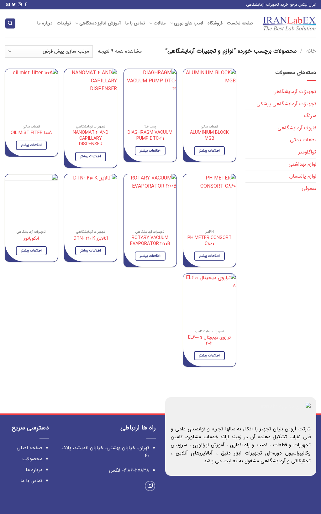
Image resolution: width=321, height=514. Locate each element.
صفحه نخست (240, 23)
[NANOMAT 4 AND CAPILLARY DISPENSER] (90, 95)
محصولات (32, 459)
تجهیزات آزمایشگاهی (294, 92)
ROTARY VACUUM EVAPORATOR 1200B (150, 241)
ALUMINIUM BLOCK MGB (209, 136)
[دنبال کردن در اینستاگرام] (20, 5)
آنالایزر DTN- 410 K (91, 239)
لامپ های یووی (188, 23)
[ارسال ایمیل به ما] (8, 5)
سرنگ (310, 116)
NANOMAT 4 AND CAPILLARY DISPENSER (90, 139)
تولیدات (64, 23)
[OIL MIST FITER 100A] (31, 95)
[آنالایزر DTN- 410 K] (90, 200)
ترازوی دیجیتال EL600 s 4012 (209, 340)
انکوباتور (31, 239)
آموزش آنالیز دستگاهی (100, 23)
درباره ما (44, 23)
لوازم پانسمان (302, 176)
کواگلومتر (307, 152)
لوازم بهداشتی (302, 164)
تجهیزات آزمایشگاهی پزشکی (286, 104)
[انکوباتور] (31, 200)
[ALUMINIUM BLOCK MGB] (209, 95)
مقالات (159, 23)
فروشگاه (215, 23)
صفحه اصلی (29, 448)
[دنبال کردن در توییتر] (14, 5)
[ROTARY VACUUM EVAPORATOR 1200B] (150, 200)
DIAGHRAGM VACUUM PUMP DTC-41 (150, 136)
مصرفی (309, 188)
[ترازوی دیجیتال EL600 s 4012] (209, 300)
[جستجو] (10, 23)
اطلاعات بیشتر (209, 150)
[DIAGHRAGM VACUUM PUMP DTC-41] (150, 95)
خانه (311, 51)
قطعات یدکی (303, 140)
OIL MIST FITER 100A (31, 133)
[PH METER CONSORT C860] (209, 200)
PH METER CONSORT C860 (209, 241)
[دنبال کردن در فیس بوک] (26, 5)
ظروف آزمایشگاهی (296, 128)
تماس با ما (135, 23)
